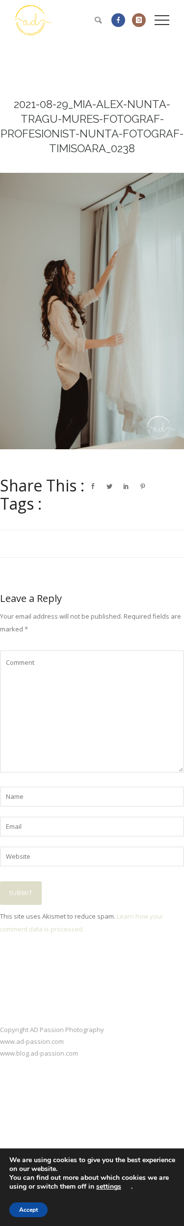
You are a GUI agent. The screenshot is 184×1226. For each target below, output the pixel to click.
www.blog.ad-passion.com (39, 1053)
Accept (28, 1210)
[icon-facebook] (120, 20)
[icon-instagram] (139, 20)
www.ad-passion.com (32, 1041)
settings (108, 1186)
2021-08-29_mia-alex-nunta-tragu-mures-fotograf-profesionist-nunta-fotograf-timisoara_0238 (92, 126)
